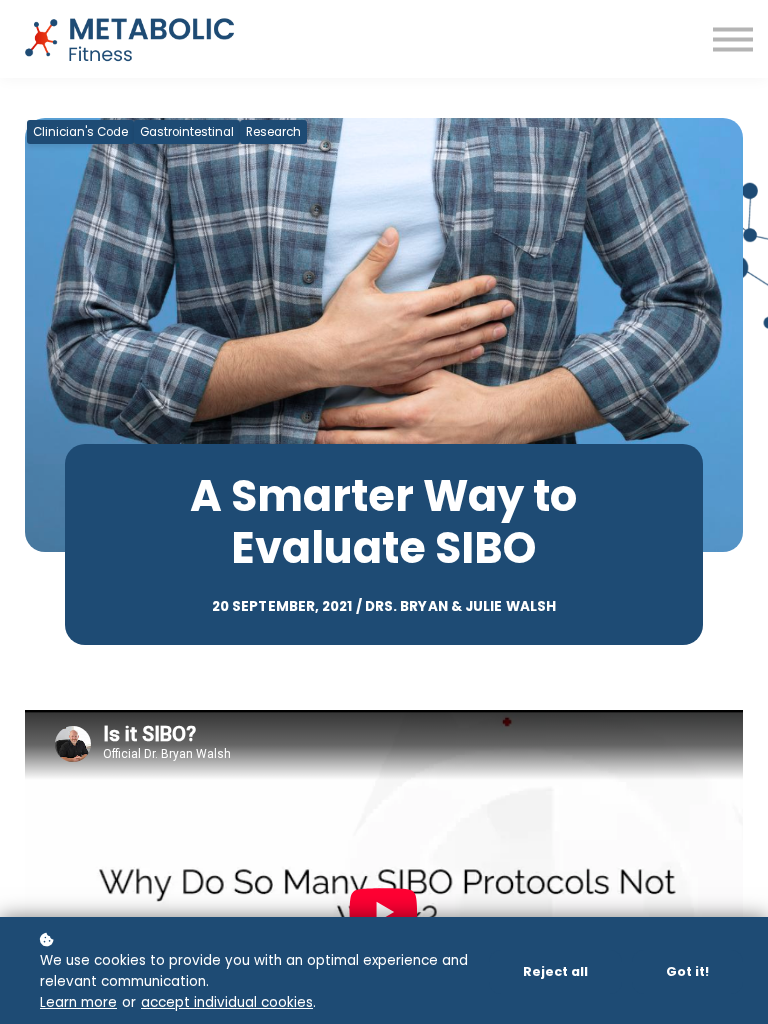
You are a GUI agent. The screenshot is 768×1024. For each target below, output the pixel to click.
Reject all (555, 971)
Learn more (78, 1002)
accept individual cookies (227, 1002)
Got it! (687, 971)
